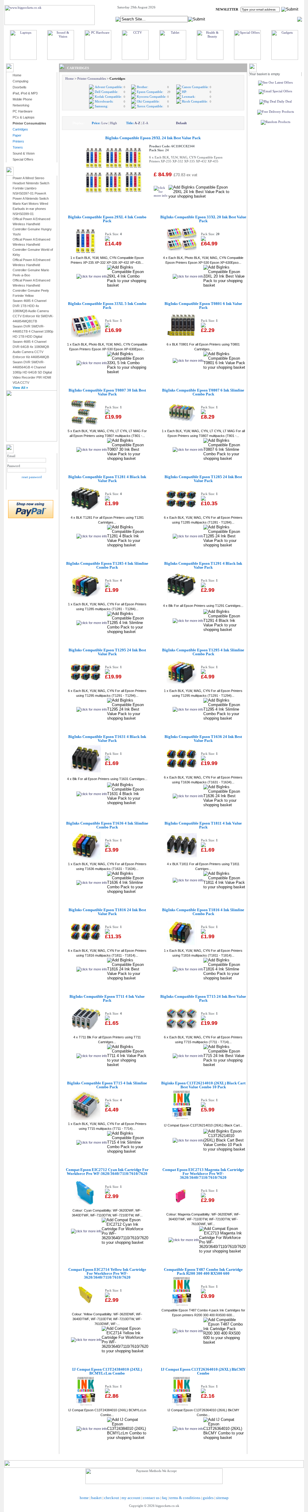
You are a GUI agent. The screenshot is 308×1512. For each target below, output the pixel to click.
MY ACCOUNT (246, 19)
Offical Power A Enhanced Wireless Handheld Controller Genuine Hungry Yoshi (32, 226)
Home (17, 75)
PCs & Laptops (24, 117)
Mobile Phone (22, 99)
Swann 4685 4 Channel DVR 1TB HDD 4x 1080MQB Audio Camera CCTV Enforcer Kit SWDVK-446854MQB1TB (33, 311)
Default (181, 123)
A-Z (137, 123)
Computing (20, 81)
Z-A (145, 123)
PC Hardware (22, 111)
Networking (21, 105)
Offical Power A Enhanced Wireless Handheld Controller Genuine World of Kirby (33, 247)
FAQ (266, 19)
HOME (224, 19)
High (113, 123)
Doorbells (19, 87)
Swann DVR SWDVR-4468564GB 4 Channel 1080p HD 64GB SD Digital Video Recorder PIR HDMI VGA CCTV (32, 372)
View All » (20, 387)
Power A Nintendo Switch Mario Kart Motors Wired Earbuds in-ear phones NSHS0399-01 (31, 206)
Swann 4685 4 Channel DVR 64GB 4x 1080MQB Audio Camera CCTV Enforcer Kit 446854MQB (31, 349)
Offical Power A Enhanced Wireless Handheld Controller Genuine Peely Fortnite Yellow (31, 287)
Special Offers (23, 159)
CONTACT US (286, 19)
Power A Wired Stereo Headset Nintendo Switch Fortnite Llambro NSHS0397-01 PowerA (31, 185)
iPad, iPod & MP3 (25, 93)
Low (104, 123)
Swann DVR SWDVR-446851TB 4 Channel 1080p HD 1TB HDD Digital (33, 331)
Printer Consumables (91, 78)
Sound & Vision (24, 153)
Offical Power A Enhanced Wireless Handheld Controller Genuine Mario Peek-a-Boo (31, 267)
